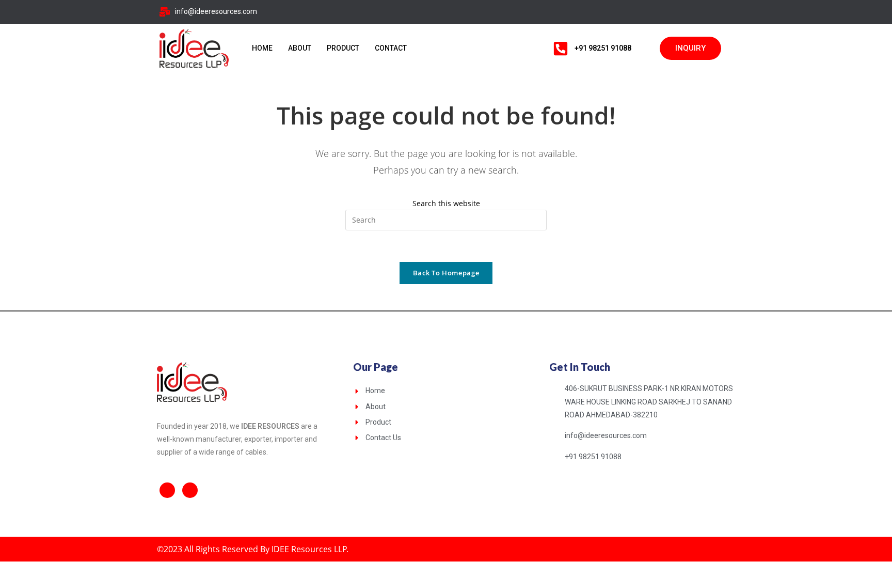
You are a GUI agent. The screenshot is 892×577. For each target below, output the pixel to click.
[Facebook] (701, 12)
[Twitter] (721, 12)
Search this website (446, 203)
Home (262, 48)
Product (343, 48)
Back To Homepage (446, 272)
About (299, 48)
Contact (391, 48)
